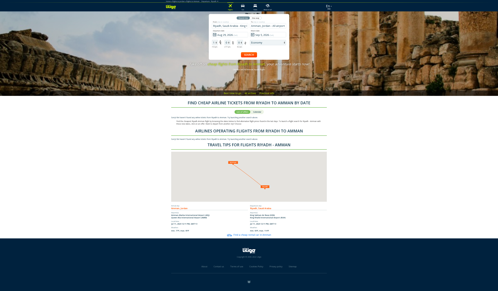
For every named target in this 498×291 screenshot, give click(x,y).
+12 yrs (214, 47)
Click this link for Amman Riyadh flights (249, 69)
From (221, 22)
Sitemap (293, 266)
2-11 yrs (227, 47)
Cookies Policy (256, 266)
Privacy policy (275, 266)
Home (168, 1)
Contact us (219, 266)
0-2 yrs (239, 47)
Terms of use (236, 266)
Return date (255, 31)
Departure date (218, 31)
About (204, 266)
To (258, 22)
